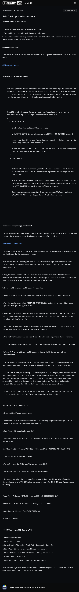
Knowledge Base (7, 10)
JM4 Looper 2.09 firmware (12, 244)
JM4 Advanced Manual (10, 65)
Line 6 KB (28, 3)
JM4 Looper (20, 10)
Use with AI (70, 10)
